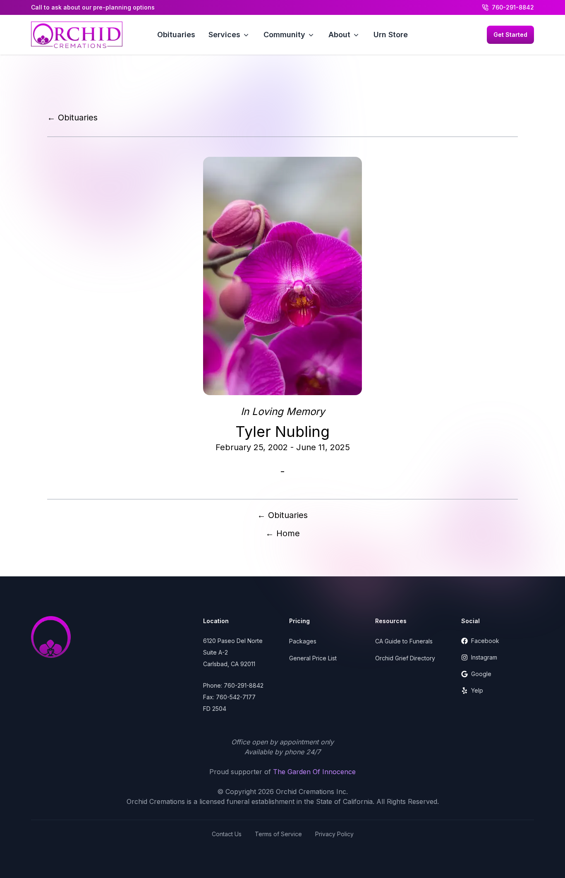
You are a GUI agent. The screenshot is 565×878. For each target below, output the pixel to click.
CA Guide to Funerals (404, 641)
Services (224, 34)
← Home (283, 533)
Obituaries (176, 34)
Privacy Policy (334, 833)
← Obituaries (72, 117)
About (339, 34)
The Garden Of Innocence (314, 772)
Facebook (485, 640)
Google (481, 673)
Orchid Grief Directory (405, 658)
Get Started (510, 34)
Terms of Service (278, 833)
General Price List (313, 658)
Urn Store (390, 34)
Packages (302, 641)
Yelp (477, 690)
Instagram (484, 657)
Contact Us (227, 833)
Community (284, 34)
